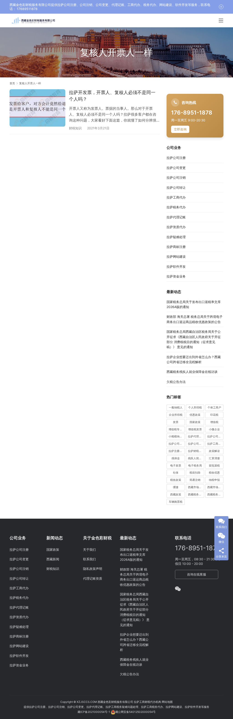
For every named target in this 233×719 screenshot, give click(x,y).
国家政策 (195, 422)
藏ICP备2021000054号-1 (94, 712)
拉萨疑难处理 (176, 237)
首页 (12, 83)
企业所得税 (175, 414)
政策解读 (214, 451)
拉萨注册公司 (177, 451)
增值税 (214, 422)
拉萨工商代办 (176, 197)
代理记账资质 (92, 578)
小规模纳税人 (177, 436)
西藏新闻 (52, 559)
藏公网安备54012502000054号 (135, 712)
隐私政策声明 (92, 569)
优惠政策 (195, 414)
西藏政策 (175, 494)
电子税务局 (195, 465)
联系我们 (89, 559)
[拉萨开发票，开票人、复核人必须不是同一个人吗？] (37, 107)
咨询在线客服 (196, 574)
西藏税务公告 (196, 494)
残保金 (176, 458)
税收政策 (175, 480)
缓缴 (175, 487)
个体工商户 (214, 407)
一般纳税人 (175, 407)
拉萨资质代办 (176, 227)
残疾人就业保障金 (196, 458)
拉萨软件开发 (176, 266)
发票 (175, 422)
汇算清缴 (214, 458)
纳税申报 (214, 480)
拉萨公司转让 (176, 187)
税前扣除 (195, 472)
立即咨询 (180, 129)
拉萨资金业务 (176, 276)
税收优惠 (214, 472)
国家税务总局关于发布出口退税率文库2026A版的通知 (134, 555)
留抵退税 (214, 465)
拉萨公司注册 (176, 158)
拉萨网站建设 (176, 256)
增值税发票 (195, 429)
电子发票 (175, 465)
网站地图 (167, 702)
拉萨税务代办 (176, 207)
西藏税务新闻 (215, 494)
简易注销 (195, 480)
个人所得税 (195, 407)
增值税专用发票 (177, 429)
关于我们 (89, 549)
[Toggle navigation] (221, 20)
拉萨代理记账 (176, 217)
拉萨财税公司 (196, 451)
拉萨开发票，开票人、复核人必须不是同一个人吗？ (112, 96)
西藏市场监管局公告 (215, 487)
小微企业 (214, 429)
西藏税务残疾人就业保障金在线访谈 (192, 372)
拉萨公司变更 (176, 168)
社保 (175, 472)
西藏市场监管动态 (196, 487)
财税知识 (75, 128)
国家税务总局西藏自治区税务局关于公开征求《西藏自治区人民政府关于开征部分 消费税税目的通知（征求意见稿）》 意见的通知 (134, 609)
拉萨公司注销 (176, 177)
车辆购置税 (175, 501)
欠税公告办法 (176, 382)
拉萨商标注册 (176, 247)
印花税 (214, 414)
